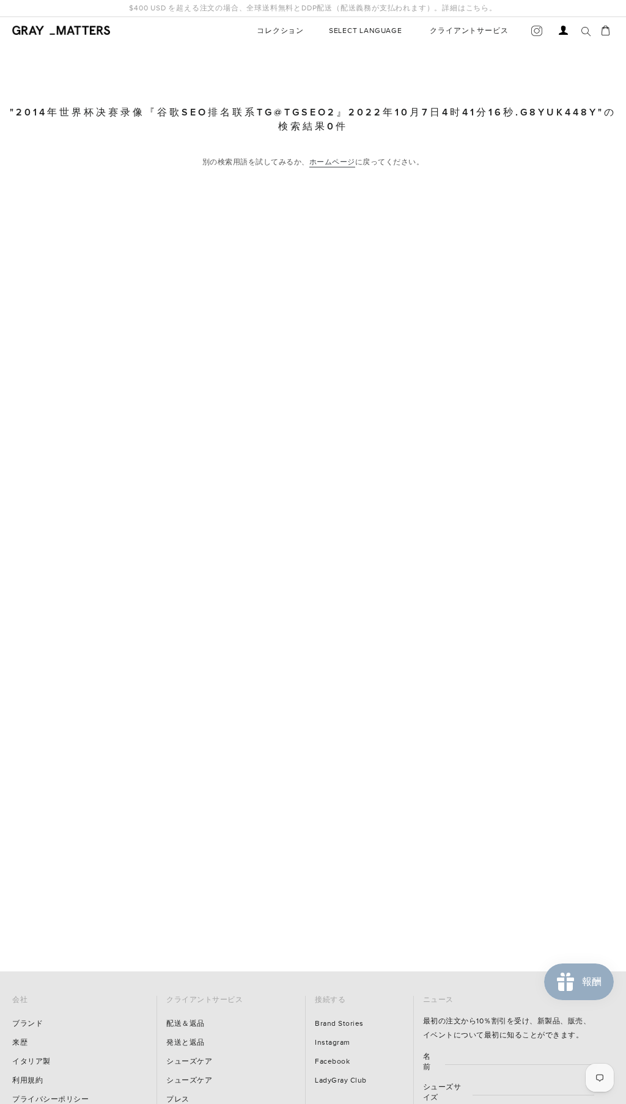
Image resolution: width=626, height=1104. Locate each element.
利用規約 (27, 1080)
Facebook (332, 1062)
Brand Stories (339, 1024)
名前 (427, 1062)
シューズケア (189, 1062)
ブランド (27, 1024)
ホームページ (332, 162)
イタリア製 (31, 1062)
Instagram (332, 1043)
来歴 (20, 1043)
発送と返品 (185, 1043)
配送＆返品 (185, 1024)
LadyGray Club (341, 1080)
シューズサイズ (442, 1092)
